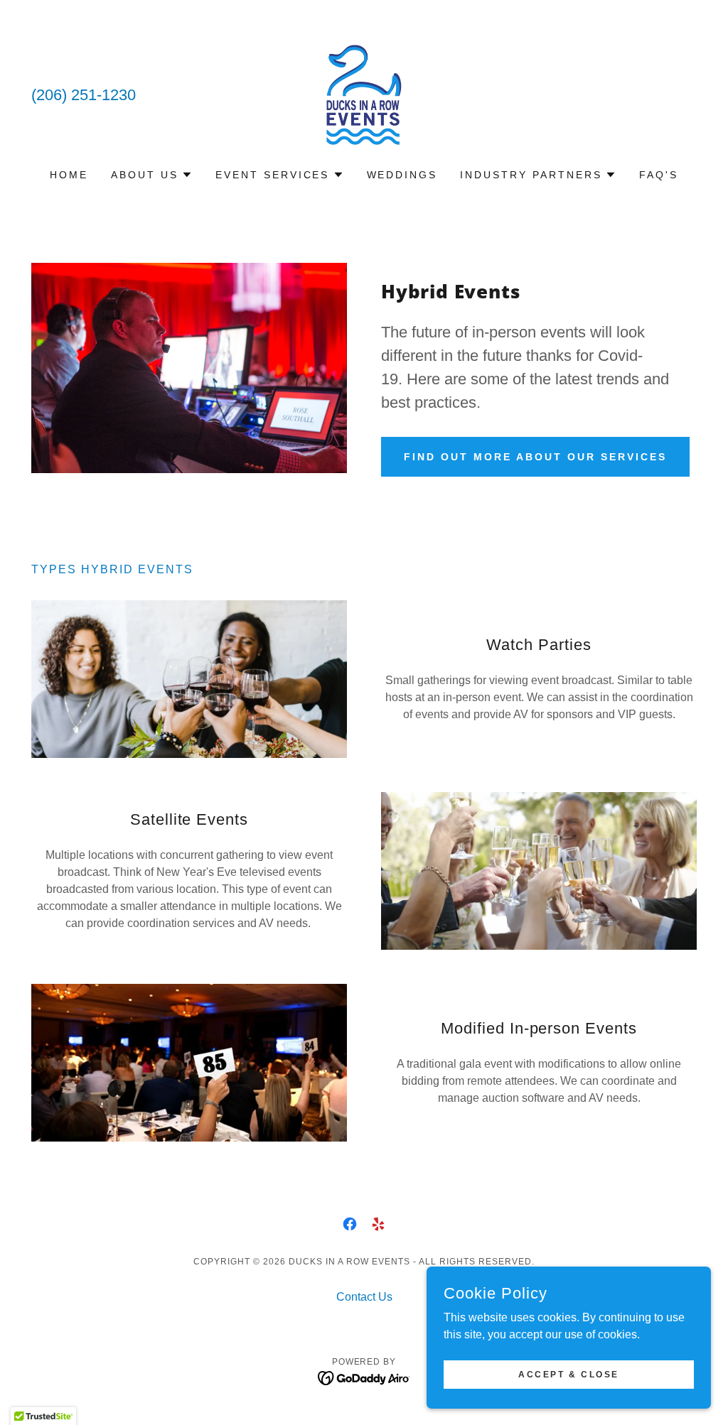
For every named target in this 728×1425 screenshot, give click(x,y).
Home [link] (69, 174)
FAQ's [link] (658, 174)
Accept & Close (568, 1374)
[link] (364, 93)
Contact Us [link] (364, 1297)
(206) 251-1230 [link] (83, 95)
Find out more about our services (535, 456)
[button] (152, 174)
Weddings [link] (402, 174)
